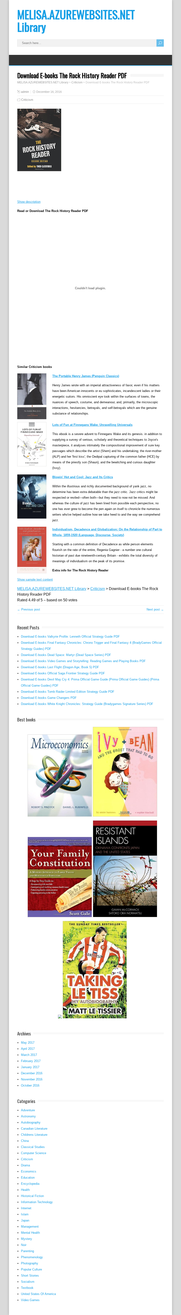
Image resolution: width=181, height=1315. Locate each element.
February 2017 (31, 1061)
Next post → (155, 609)
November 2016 (31, 1079)
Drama (25, 1165)
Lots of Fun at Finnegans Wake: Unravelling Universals (92, 425)
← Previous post (28, 609)
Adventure (28, 1110)
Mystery (26, 1239)
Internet (26, 1208)
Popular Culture (31, 1269)
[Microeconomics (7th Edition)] (59, 816)
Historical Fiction (32, 1196)
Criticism (27, 100)
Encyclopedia (30, 1183)
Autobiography (31, 1122)
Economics (28, 1171)
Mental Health (30, 1232)
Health (25, 1190)
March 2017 (29, 1055)
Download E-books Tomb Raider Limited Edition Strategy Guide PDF (67, 691)
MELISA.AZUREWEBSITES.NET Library (76, 20)
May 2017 (27, 1042)
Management (30, 1226)
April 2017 (28, 1048)
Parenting (27, 1251)
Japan (25, 1220)
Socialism (27, 1281)
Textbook (27, 1288)
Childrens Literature (34, 1134)
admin (25, 92)
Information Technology (37, 1202)
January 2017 (30, 1067)
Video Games (30, 1300)
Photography (29, 1263)
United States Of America (38, 1294)
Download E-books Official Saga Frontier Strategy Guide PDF (63, 673)
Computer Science (33, 1153)
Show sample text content (35, 579)
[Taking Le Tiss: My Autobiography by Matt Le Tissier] (95, 1018)
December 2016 (31, 1073)
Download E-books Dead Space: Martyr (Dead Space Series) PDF (66, 655)
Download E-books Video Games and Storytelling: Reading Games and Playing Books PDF (83, 661)
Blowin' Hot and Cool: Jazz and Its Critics (82, 477)
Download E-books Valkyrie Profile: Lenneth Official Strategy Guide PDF (70, 636)
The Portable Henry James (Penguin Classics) (85, 376)
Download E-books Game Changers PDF (49, 698)
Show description (29, 202)
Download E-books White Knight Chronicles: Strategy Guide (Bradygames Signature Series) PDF (87, 704)
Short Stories (30, 1275)
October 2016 (30, 1085)
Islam (25, 1214)
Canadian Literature (34, 1128)
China (25, 1141)
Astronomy (28, 1116)
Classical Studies (33, 1147)
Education (28, 1177)
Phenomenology (32, 1257)
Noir (23, 1245)
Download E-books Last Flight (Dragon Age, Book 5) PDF (60, 667)
